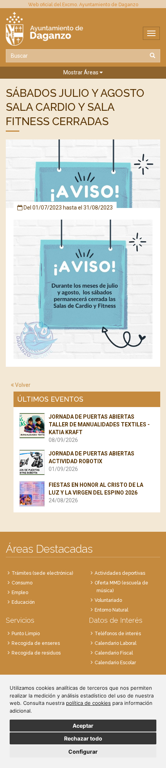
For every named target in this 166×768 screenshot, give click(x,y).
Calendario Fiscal (114, 653)
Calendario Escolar (115, 662)
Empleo (20, 592)
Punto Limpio (26, 633)
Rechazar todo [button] (83, 738)
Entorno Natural (111, 610)
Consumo (22, 583)
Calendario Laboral (115, 643)
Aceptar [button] (83, 725)
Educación (23, 602)
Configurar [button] (83, 751)
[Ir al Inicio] (83, 29)
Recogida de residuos (36, 653)
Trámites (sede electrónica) (42, 573)
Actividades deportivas (120, 573)
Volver (22, 385)
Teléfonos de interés (118, 633)
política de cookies (88, 703)
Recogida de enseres (36, 643)
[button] (83, 73)
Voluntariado (108, 600)
